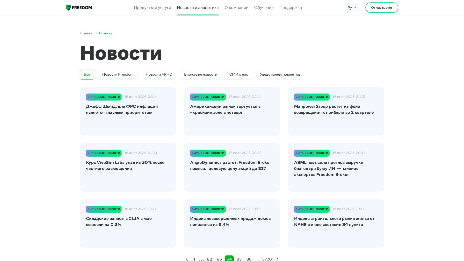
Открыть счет (381, 7)
